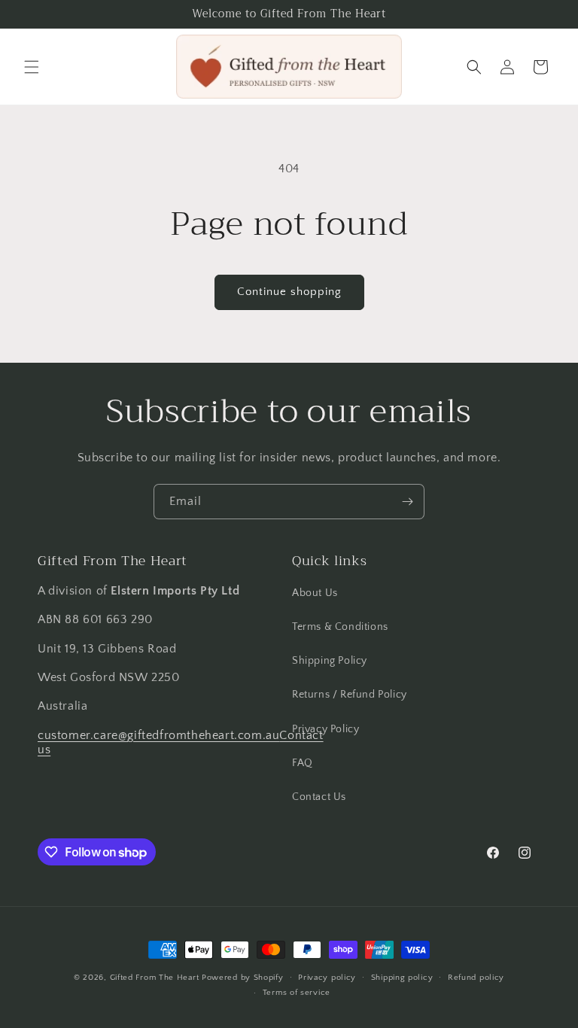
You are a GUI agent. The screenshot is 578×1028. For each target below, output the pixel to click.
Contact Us (319, 797)
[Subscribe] (407, 501)
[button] (31, 67)
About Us (315, 593)
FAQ (302, 763)
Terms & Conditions (340, 627)
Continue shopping (289, 291)
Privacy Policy (325, 729)
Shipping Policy (329, 661)
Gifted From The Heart (154, 977)
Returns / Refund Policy (349, 695)
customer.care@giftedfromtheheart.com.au (158, 735)
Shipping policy (402, 977)
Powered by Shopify (243, 977)
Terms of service (296, 992)
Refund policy (476, 977)
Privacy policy (327, 977)
